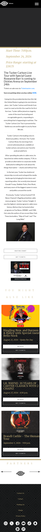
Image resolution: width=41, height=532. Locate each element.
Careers (20, 499)
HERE (34, 93)
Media (20, 510)
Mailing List (20, 504)
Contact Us (20, 493)
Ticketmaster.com (27, 88)
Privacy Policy (20, 516)
